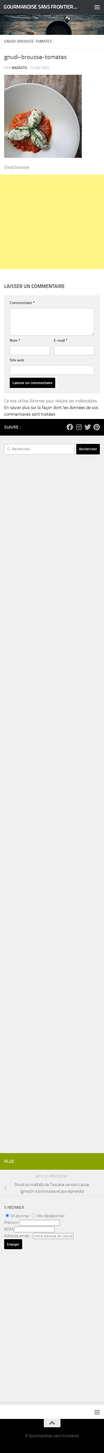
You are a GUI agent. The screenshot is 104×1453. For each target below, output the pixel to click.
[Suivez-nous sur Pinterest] (96, 427)
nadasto (19, 68)
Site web (17, 360)
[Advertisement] (52, 222)
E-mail (60, 340)
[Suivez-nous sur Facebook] (70, 427)
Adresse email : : (18, 1235)
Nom (15, 340)
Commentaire (22, 302)
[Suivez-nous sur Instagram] (78, 427)
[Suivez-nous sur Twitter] (87, 427)
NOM (8, 1229)
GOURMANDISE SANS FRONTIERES (41, 7)
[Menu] (97, 7)
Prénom (11, 1222)
